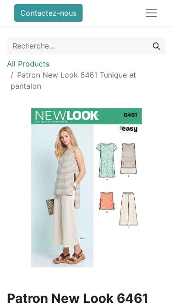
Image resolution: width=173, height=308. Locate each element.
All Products (28, 63)
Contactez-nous (48, 13)
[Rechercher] (156, 45)
